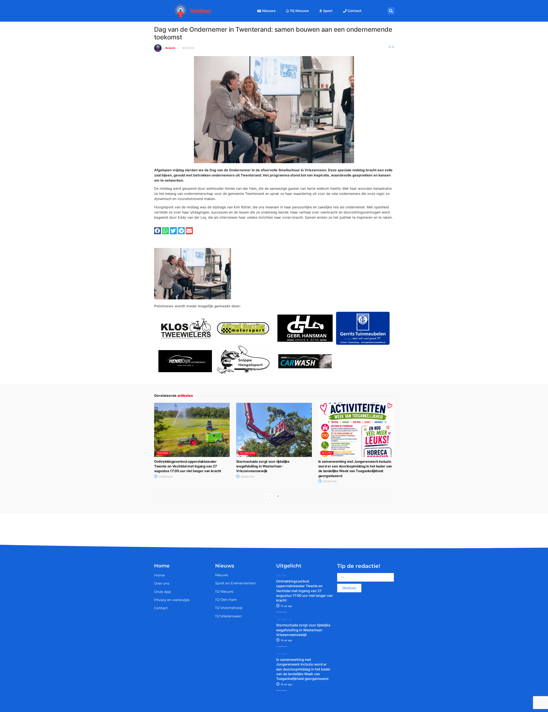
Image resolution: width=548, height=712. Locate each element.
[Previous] (270, 496)
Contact (355, 11)
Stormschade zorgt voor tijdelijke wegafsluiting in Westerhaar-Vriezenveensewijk (262, 466)
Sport (328, 11)
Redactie (170, 47)
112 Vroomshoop (229, 608)
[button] (391, 10)
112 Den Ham (226, 600)
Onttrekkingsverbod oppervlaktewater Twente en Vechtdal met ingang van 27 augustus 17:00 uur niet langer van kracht (187, 466)
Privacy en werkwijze (172, 600)
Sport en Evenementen (235, 583)
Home (159, 575)
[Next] (278, 496)
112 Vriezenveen (228, 616)
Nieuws (268, 11)
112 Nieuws (299, 11)
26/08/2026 (165, 476)
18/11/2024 (188, 47)
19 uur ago (286, 640)
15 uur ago (286, 606)
